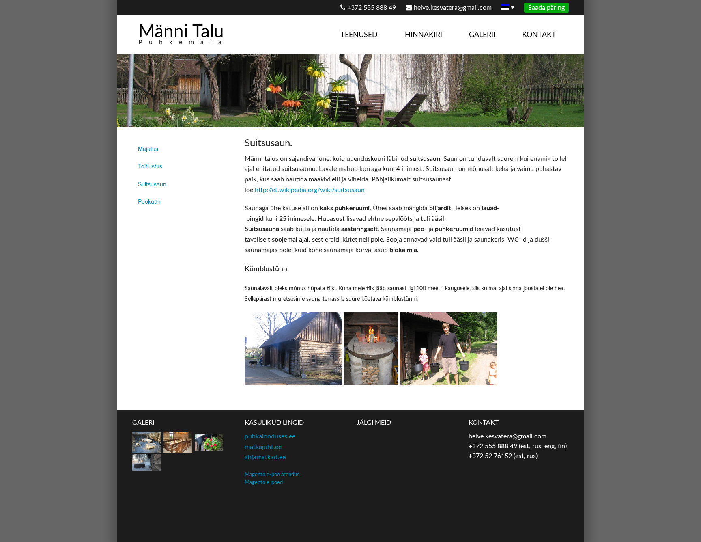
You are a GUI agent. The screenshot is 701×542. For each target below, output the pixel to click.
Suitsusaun (152, 184)
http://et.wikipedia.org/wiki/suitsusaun (310, 190)
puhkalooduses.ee (270, 436)
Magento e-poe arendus (272, 474)
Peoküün (149, 201)
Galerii (482, 35)
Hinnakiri (423, 35)
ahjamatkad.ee (265, 457)
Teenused (359, 35)
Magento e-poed (264, 482)
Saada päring (546, 7)
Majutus (148, 149)
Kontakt (539, 35)
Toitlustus (150, 166)
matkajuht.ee (263, 447)
